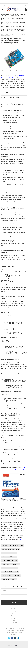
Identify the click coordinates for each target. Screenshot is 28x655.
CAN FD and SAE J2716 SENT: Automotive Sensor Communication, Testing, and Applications (13, 19)
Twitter (9, 638)
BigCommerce (16, 645)
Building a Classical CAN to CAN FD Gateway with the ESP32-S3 (13, 23)
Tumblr (15, 638)
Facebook (12, 638)
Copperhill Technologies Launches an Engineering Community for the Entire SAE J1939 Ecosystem (13, 30)
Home (2, 33)
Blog (7, 33)
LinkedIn (18, 638)
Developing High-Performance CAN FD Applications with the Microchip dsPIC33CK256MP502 (13, 15)
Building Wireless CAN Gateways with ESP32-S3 (12, 26)
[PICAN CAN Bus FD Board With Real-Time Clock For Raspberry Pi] (14, 68)
